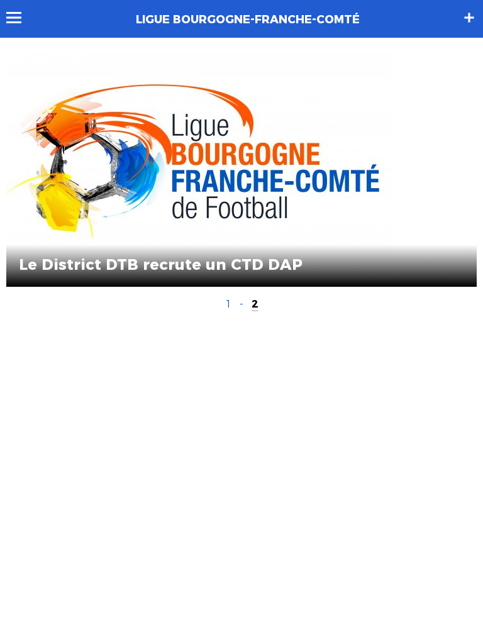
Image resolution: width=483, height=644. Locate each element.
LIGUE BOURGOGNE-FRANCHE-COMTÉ (248, 19)
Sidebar (469, 17)
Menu (19, 17)
